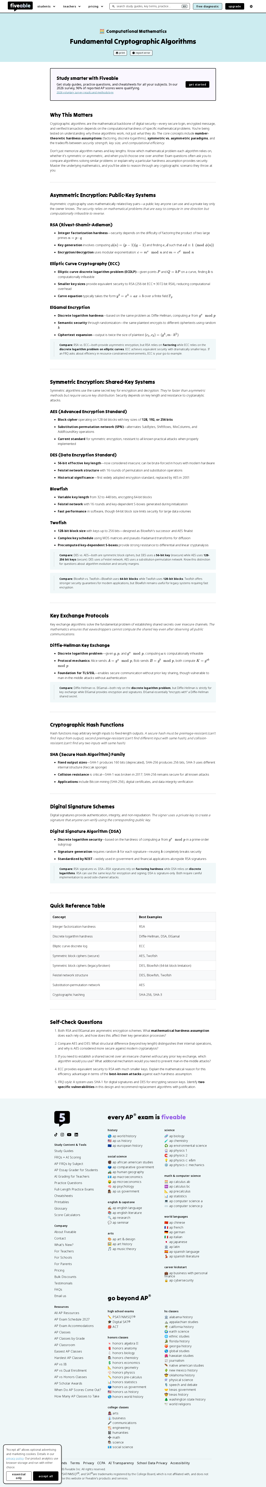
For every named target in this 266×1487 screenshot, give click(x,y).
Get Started (197, 84)
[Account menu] (251, 6)
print (122, 52)
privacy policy (15, 1458)
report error (143, 52)
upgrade (235, 6)
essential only (19, 1476)
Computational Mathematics (133, 31)
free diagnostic (207, 6)
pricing (93, 6)
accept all (46, 1476)
